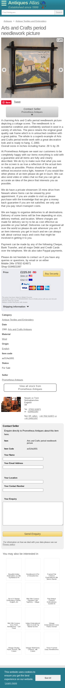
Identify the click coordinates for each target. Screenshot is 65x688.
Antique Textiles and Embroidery (18, 319)
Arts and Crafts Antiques (20, 329)
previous (3, 70)
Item (6, 441)
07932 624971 (35, 409)
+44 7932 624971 (46, 416)
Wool (4, 339)
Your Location (10, 478)
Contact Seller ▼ (32, 112)
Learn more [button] (11, 683)
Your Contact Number (14, 486)
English (5, 348)
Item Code (9, 449)
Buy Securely (51, 273)
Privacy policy (9, 544)
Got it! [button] (48, 678)
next (61, 70)
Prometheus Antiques (12, 379)
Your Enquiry (10, 499)
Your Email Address (13, 463)
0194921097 (33, 411)
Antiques (23, 2)
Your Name (9, 455)
